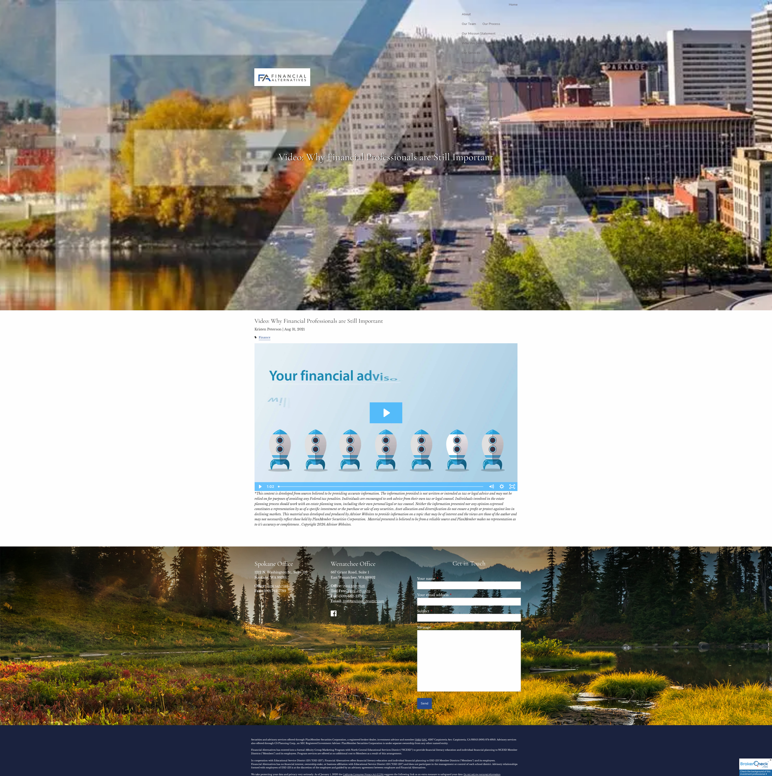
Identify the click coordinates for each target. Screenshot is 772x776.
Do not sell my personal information (482, 774)
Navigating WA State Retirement (486, 120)
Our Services (471, 53)
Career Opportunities (502, 149)
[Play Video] (260, 486)
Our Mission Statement (479, 33)
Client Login (509, 139)
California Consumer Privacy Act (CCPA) (363, 774)
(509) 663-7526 (354, 586)
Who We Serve (473, 43)
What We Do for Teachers (481, 130)
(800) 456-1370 (359, 591)
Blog (465, 101)
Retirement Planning (477, 82)
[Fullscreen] (512, 486)
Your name (444, 579)
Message (442, 627)
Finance (264, 337)
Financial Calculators (490, 101)
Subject (441, 611)
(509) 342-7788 (277, 586)
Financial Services (475, 62)
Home (513, 4)
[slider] (381, 486)
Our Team (469, 24)
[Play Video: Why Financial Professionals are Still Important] (386, 412)
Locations (487, 139)
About (466, 14)
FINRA (418, 739)
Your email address (450, 595)
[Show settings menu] (502, 486)
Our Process (491, 24)
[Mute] (491, 486)
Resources (469, 91)
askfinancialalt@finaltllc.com (363, 601)
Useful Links (471, 111)
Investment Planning (477, 72)
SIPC (424, 739)
